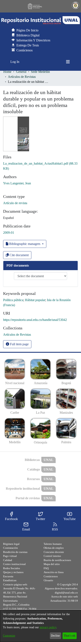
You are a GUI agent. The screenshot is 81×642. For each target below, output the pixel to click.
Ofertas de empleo (54, 547)
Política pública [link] (13, 300)
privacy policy (48, 627)
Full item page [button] (19, 344)
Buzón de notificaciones (57, 560)
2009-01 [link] (8, 232)
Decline (55, 635)
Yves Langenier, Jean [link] (17, 183)
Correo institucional (14, 564)
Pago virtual (10, 556)
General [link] (21, 71)
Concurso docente (54, 552)
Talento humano (53, 543)
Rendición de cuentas (15, 552)
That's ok (69, 635)
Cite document (19, 255)
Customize (9, 635)
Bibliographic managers (24, 244)
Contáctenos (51, 576)
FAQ (46, 568)
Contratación (10, 547)
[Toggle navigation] (68, 62)
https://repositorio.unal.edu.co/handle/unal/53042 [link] (35, 320)
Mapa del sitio (52, 564)
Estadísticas (9, 580)
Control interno (52, 556)
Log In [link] (15, 61)
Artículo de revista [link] (15, 203)
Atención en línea (54, 572)
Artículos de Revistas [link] (22, 76)
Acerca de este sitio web (64, 596)
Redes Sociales (11, 568)
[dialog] (40, 626)
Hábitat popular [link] (35, 300)
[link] (17, 334)
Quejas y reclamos (13, 572)
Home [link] (7, 71)
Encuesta (8, 576)
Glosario (48, 580)
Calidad (7, 560)
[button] (40, 20)
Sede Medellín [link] (40, 71)
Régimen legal (11, 543)
